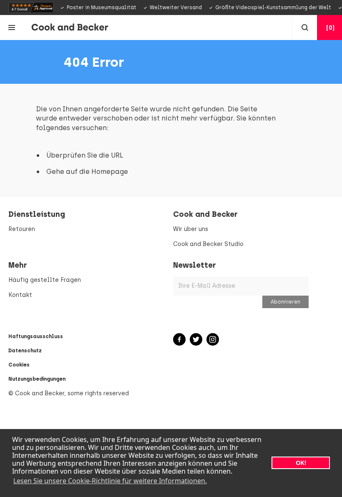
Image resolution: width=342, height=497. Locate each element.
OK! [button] (301, 463)
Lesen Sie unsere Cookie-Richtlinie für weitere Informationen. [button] (110, 480)
